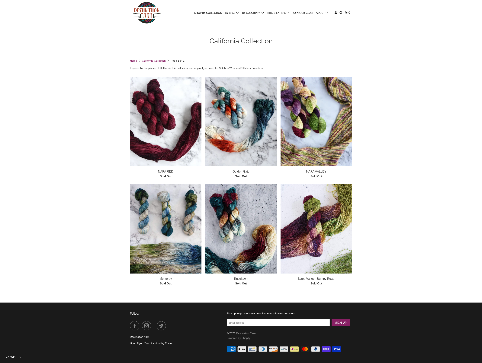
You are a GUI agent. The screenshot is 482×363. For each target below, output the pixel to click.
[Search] (341, 12)
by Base (230, 12)
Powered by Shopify (238, 337)
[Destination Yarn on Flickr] (155, 325)
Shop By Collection (208, 12)
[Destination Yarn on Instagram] (147, 325)
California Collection (154, 60)
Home (134, 60)
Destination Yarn (246, 333)
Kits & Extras (277, 12)
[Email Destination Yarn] (162, 325)
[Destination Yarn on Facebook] (135, 325)
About (321, 12)
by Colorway (251, 12)
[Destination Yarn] (147, 13)
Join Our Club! (303, 12)
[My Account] (336, 12)
